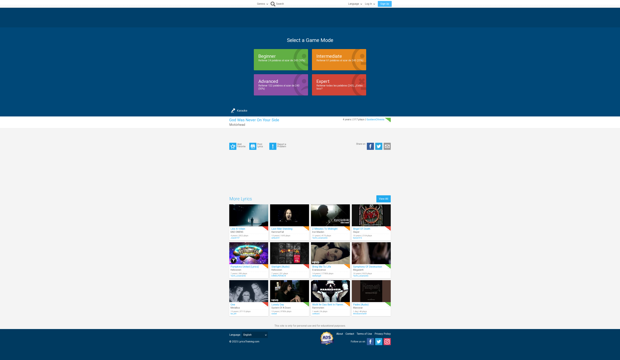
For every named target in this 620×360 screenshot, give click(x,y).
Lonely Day (277, 304)
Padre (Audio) (361, 304)
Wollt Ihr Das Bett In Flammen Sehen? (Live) (337, 304)
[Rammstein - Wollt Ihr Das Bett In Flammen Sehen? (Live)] (330, 291)
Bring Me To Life (321, 266)
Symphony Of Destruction (367, 266)
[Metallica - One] (248, 291)
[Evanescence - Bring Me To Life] (330, 253)
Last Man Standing (281, 228)
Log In (368, 3)
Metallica (235, 307)
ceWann (316, 314)
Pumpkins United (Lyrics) (245, 266)
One (233, 304)
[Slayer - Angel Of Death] (371, 215)
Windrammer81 (360, 314)
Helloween (236, 270)
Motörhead (237, 125)
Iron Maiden (318, 232)
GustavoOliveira (375, 119)
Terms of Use (364, 333)
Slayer (356, 232)
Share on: (361, 144)
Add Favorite (241, 145)
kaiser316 (357, 238)
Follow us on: (358, 341)
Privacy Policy (383, 333)
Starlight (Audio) (280, 266)
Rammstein (318, 307)
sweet (274, 314)
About (339, 333)
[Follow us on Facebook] (370, 341)
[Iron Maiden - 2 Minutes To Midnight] (330, 215)
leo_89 (233, 314)
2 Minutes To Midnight (324, 228)
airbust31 (275, 238)
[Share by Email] (387, 146)
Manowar (358, 307)
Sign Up (384, 3)
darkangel (316, 276)
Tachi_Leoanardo (319, 238)
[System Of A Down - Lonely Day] (289, 291)
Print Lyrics (260, 145)
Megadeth (358, 270)
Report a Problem (281, 145)
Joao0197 (235, 238)
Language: (235, 334)
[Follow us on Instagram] (387, 341)
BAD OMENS (237, 232)
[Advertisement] (310, 17)
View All (383, 198)
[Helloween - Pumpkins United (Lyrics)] (248, 253)
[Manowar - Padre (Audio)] (371, 291)
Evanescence (319, 270)
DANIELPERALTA (278, 276)
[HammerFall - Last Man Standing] (289, 215)
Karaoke (242, 110)
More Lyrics (240, 198)
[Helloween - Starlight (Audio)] (289, 253)
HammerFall (277, 232)
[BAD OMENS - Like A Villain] (248, 215)
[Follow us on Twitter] (378, 341)
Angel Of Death (361, 228)
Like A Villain (238, 228)
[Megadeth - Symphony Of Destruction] (371, 253)
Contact (350, 333)
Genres (261, 3)
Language (353, 3)
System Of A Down (281, 307)
